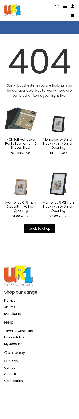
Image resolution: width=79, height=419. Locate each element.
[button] (65, 6)
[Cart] (72, 14)
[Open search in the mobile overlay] (57, 6)
